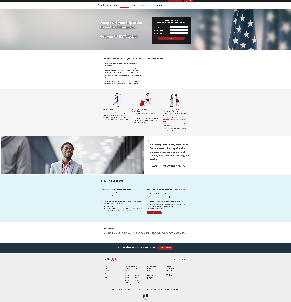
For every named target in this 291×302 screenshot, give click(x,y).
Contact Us (169, 270)
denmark (127, 274)
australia (127, 268)
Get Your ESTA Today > (165, 247)
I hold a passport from (160, 27)
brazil (136, 270)
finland (136, 274)
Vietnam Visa (149, 279)
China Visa (148, 268)
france (127, 275)
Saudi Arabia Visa (150, 277)
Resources (150, 6)
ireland (127, 277)
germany (137, 275)
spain (126, 282)
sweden (127, 280)
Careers (167, 289)
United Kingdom (129, 284)
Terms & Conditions (151, 289)
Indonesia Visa (149, 275)
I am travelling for (159, 32)
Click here (158, 198)
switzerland (137, 282)
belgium (127, 270)
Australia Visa (149, 274)
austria (136, 268)
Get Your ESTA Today (154, 213)
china (136, 272)
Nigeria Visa (148, 272)
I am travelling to (158, 30)
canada (127, 272)
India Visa (148, 270)
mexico (136, 277)
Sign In (187, 1)
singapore (137, 280)
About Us (116, 6)
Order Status (165, 6)
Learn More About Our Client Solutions (121, 289)
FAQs (133, 289)
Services (157, 6)
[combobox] (179, 33)
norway (136, 279)
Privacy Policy (141, 289)
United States (138, 284)
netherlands (128, 279)
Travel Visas (124, 6)
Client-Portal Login (174, 1)
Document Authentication (138, 6)
